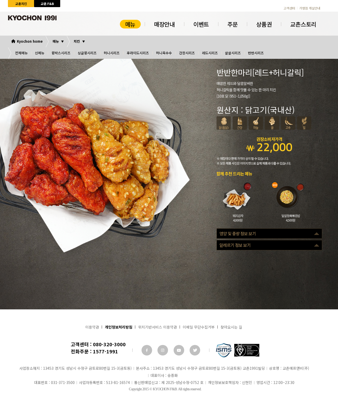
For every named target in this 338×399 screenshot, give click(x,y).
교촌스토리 (303, 24)
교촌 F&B (47, 3)
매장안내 (164, 24)
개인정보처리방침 (118, 327)
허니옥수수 (164, 52)
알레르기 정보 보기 (235, 245)
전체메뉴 (21, 52)
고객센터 (289, 8)
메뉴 (130, 24)
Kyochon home (30, 41)
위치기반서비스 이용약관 (157, 327)
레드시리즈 (210, 52)
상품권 (264, 24)
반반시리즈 (256, 52)
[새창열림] (147, 350)
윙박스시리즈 (61, 52)
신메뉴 (39, 52)
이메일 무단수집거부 (199, 327)
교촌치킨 (21, 3)
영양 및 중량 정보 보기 (237, 233)
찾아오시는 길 (231, 327)
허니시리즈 (112, 52)
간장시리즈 (187, 52)
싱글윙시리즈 (87, 52)
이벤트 (201, 24)
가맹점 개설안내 (309, 8)
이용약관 (92, 327)
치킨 (77, 41)
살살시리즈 (233, 52)
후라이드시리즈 (138, 52)
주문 (232, 24)
